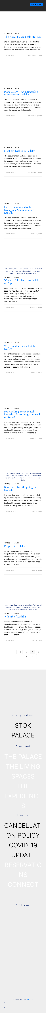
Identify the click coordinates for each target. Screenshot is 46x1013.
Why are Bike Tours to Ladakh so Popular (22, 282)
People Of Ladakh (14, 546)
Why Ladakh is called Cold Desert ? (20, 347)
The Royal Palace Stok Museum (23, 36)
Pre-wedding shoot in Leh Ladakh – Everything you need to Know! (22, 414)
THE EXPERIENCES (23, 796)
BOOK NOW (36, 4)
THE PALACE (23, 756)
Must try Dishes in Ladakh (19, 150)
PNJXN (30, 999)
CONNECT (23, 884)
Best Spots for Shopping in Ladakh (20, 488)
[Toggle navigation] (3, 10)
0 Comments (10, 55)
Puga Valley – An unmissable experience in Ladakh (21, 93)
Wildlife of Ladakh (15, 616)
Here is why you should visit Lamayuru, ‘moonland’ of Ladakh (20, 209)
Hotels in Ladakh (11, 33)
